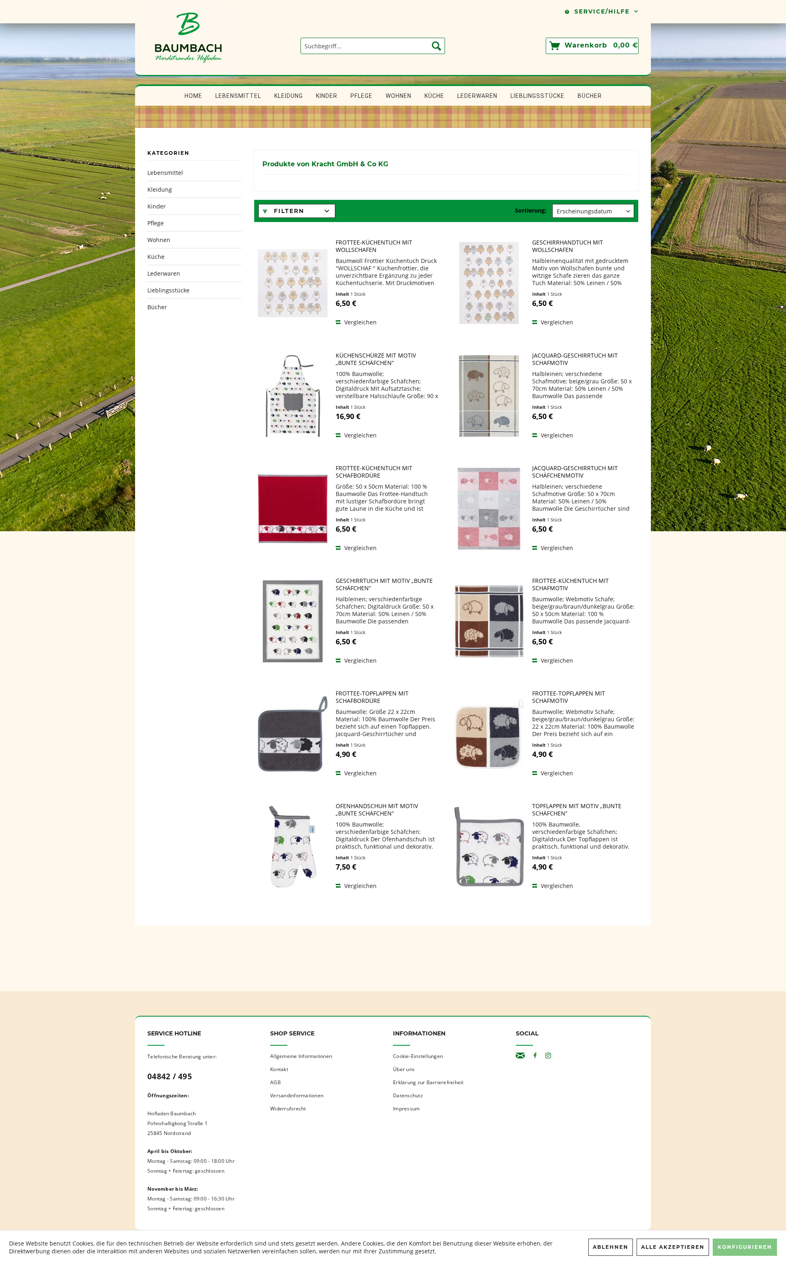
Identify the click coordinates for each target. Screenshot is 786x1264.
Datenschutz (408, 1095)
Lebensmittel (165, 173)
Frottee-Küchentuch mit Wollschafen (374, 246)
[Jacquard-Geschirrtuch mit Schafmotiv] (489, 396)
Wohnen (158, 240)
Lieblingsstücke (168, 290)
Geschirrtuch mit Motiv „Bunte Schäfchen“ (384, 584)
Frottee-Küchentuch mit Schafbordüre (374, 471)
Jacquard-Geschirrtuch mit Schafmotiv (575, 359)
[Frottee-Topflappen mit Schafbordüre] (293, 734)
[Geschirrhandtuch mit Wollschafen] (489, 283)
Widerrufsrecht (288, 1108)
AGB (275, 1082)
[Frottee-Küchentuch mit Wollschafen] (293, 283)
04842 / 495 (169, 1076)
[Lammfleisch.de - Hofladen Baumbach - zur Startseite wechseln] (188, 71)
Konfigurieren (745, 1247)
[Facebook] (535, 1056)
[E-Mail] (520, 1056)
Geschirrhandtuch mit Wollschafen (567, 246)
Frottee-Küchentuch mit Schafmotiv (570, 584)
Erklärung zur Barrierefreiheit (428, 1082)
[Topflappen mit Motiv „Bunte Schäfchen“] (489, 846)
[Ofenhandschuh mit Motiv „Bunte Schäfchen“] (293, 846)
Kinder (156, 206)
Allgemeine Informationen (301, 1056)
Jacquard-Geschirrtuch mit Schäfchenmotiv (575, 471)
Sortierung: (531, 210)
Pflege (155, 223)
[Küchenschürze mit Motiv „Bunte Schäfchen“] (293, 396)
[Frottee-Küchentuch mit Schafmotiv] (489, 621)
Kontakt (279, 1069)
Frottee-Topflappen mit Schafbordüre (372, 697)
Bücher (157, 307)
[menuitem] (372, 46)
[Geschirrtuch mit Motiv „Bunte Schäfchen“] (293, 621)
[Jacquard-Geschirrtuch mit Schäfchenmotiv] (489, 508)
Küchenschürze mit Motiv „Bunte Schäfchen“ (376, 359)
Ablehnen (610, 1247)
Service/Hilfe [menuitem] (602, 11)
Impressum (406, 1108)
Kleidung (159, 189)
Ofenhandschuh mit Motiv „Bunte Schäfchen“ (377, 809)
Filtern (287, 211)
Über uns (404, 1069)
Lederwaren (163, 273)
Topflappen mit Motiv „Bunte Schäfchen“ (576, 809)
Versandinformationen (296, 1095)
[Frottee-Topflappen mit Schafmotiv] (489, 734)
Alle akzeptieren (673, 1247)
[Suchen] (436, 46)
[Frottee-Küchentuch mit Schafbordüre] (293, 508)
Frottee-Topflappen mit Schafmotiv (568, 697)
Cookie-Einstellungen (418, 1056)
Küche (156, 257)
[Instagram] (548, 1056)
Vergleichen (360, 322)
